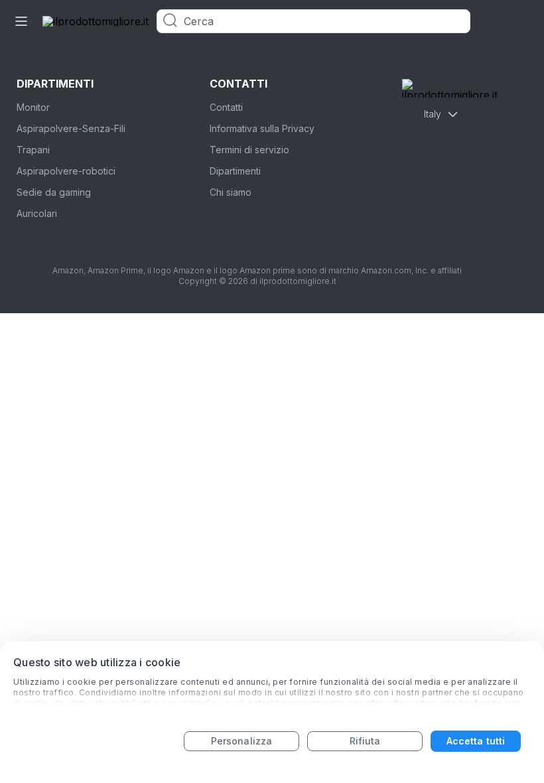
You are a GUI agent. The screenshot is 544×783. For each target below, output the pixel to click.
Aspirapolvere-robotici (66, 171)
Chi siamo (230, 192)
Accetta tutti (475, 741)
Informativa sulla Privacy (262, 128)
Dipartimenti (235, 171)
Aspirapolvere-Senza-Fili (71, 128)
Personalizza (241, 741)
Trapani (33, 149)
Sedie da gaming (54, 192)
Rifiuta (365, 741)
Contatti (226, 107)
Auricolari (37, 213)
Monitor (33, 107)
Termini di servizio (249, 149)
